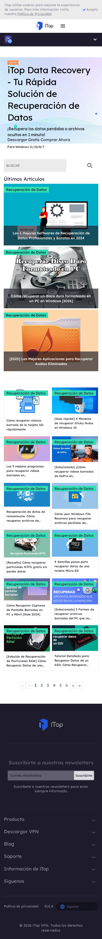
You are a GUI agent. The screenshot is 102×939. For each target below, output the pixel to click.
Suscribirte (84, 775)
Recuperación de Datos (26, 189)
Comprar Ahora (55, 139)
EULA (49, 906)
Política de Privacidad (34, 14)
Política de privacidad (21, 906)
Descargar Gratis (23, 139)
